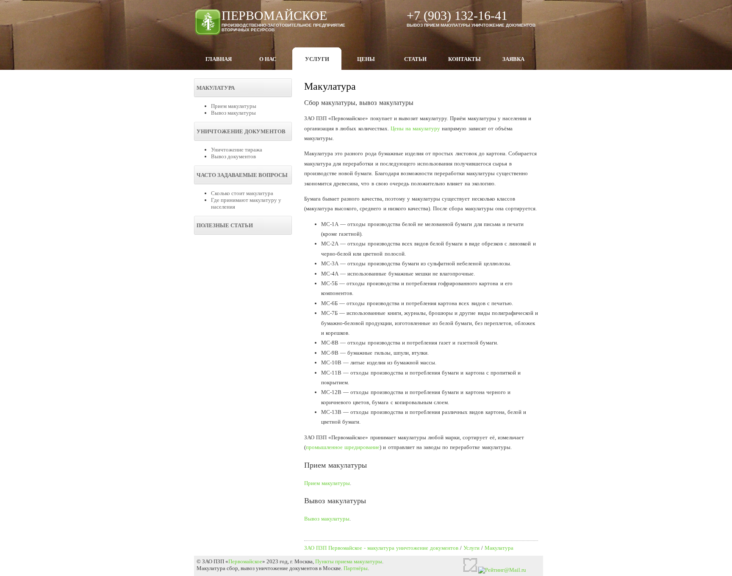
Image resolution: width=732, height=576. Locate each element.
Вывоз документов (233, 156)
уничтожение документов (287, 568)
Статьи (415, 59)
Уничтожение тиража (236, 149)
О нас (267, 59)
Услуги (317, 59)
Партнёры (356, 568)
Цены (366, 59)
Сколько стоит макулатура (242, 193)
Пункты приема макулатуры (348, 561)
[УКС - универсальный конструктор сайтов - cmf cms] (470, 570)
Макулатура (499, 548)
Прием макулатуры (233, 106)
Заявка (513, 59)
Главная (218, 59)
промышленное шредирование (343, 447)
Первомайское (245, 561)
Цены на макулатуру (415, 128)
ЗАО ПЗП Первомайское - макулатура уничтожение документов (381, 548)
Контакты (464, 59)
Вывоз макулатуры (233, 113)
